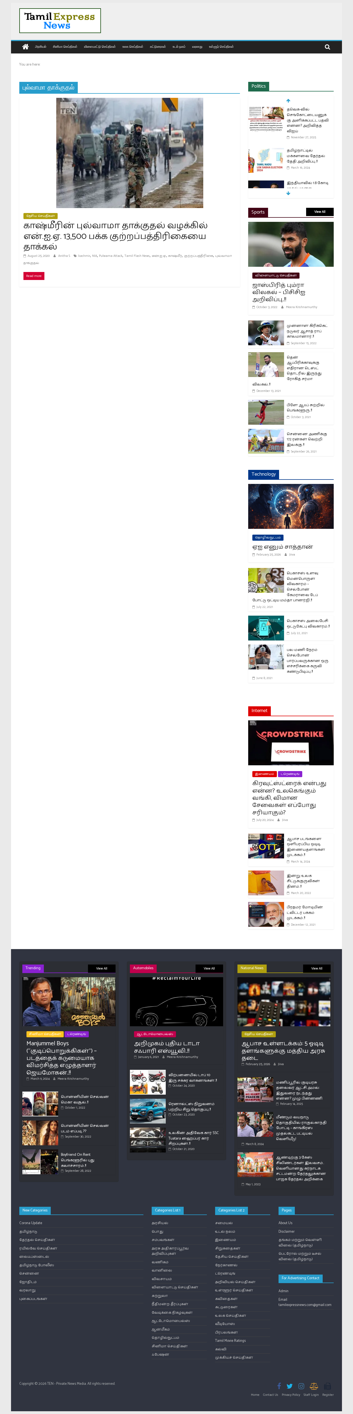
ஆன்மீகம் (161, 1329)
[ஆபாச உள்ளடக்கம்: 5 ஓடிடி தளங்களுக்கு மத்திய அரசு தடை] (284, 979)
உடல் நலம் (179, 46)
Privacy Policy (291, 1394)
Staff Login (311, 1394)
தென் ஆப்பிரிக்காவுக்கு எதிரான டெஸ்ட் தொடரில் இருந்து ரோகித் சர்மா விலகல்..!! (287, 371)
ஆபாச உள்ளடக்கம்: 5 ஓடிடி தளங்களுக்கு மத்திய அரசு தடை (283, 1051)
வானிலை (162, 1270)
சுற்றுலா (160, 1296)
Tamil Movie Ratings (230, 1341)
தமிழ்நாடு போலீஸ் (36, 1265)
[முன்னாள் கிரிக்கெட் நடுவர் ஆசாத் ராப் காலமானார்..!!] (266, 324)
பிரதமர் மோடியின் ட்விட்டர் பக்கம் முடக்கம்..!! (305, 912)
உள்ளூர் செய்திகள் (221, 46)
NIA (94, 255)
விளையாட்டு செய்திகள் (100, 46)
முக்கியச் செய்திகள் (234, 1358)
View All (319, 211)
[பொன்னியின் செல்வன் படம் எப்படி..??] (40, 1123)
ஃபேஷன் (160, 1355)
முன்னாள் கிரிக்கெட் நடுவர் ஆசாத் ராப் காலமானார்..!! (307, 331)
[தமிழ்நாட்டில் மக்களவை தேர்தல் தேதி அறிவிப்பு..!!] (266, 151)
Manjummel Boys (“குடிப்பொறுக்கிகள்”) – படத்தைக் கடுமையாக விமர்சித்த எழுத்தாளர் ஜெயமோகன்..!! (61, 1058)
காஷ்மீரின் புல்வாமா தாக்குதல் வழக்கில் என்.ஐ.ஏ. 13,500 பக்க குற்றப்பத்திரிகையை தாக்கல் (115, 236)
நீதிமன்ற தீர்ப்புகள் (170, 1304)
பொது (157, 1232)
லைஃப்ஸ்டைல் (34, 1257)
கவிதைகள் (226, 1299)
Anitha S (64, 255)
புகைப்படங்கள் (33, 1299)
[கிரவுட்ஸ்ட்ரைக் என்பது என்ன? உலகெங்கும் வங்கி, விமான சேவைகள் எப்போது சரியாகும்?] (291, 724)
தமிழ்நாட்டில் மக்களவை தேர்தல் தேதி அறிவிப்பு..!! (306, 156)
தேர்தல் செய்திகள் (37, 1240)
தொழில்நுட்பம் (268, 537)
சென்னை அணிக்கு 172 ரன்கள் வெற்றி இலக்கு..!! (307, 439)
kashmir (84, 255)
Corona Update (30, 1223)
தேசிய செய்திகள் (40, 216)
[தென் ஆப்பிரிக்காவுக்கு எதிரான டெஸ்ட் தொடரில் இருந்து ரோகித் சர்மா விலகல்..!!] (266, 355)
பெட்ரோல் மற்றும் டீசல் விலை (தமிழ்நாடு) (300, 1256)
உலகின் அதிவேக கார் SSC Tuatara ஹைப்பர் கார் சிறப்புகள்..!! (194, 1138)
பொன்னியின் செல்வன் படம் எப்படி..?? (85, 1129)
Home (255, 1394)
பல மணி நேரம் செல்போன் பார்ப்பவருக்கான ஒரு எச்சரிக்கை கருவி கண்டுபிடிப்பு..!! (307, 661)
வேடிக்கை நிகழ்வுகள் (172, 1313)
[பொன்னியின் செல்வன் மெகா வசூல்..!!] (40, 1094)
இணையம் (264, 774)
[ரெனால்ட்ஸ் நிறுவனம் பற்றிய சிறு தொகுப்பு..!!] (148, 1101)
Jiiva (292, 554)
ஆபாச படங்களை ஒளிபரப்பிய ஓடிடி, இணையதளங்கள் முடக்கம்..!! (306, 847)
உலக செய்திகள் (132, 46)
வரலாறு (197, 46)
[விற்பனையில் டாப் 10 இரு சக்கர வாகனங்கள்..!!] (148, 1072)
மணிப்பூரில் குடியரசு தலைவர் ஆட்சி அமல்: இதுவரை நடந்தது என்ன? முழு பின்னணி (299, 1090)
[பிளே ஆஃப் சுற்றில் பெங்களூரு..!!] (266, 403)
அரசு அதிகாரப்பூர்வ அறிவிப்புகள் (170, 1251)
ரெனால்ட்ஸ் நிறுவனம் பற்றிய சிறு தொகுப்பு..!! (192, 1107)
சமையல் (224, 1223)
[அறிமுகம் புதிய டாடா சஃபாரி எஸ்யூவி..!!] (176, 979)
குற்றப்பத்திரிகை (198, 255)
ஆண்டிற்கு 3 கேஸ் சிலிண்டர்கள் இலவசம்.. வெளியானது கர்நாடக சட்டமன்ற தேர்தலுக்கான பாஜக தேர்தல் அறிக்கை (301, 1168)
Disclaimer (287, 1232)
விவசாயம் (162, 1279)
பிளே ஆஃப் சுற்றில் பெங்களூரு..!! (306, 408)
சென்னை (29, 1273)
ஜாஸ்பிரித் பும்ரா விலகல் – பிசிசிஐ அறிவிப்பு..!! (278, 292)
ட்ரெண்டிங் (290, 774)
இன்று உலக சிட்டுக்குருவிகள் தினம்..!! (303, 881)
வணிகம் (160, 1262)
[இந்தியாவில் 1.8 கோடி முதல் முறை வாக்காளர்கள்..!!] (266, 183)
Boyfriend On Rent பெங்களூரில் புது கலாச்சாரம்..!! (77, 1160)
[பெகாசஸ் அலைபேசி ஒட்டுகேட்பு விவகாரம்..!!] (266, 619)
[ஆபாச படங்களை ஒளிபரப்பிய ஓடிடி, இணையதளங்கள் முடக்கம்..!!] (266, 837)
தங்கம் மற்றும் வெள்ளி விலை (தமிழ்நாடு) (300, 1242)
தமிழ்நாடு (28, 1232)
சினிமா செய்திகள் (65, 46)
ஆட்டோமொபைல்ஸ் (155, 1034)
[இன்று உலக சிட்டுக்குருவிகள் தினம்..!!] (266, 874)
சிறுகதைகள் (227, 1248)
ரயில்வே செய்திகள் (38, 1248)
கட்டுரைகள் (158, 46)
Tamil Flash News (137, 255)
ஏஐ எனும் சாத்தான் (282, 547)
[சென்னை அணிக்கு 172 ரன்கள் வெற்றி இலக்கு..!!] (266, 432)
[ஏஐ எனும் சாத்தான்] (291, 487)
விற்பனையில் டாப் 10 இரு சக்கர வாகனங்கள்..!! (193, 1078)
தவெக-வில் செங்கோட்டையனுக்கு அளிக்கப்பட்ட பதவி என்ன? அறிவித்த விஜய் (308, 120)
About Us (285, 1223)
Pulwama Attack (110, 255)
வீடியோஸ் (225, 1324)
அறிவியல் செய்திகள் (235, 1282)
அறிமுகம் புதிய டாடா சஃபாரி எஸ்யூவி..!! (167, 1047)
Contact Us (270, 1394)
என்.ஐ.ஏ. (159, 255)
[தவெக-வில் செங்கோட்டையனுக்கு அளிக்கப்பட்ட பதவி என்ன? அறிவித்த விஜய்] (266, 110)
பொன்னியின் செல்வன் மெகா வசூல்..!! (85, 1100)
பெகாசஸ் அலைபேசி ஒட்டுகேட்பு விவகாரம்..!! (308, 624)
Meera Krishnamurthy (301, 307)
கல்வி (220, 1349)
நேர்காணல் (226, 1265)
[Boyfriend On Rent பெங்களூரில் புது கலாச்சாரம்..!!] (40, 1152)
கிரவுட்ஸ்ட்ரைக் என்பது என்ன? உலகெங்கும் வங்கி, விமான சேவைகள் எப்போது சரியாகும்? (289, 798)
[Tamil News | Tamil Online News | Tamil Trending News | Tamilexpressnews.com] (25, 47)
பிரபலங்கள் (226, 1332)
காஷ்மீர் (175, 255)
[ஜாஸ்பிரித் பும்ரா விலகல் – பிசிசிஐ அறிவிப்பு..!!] (291, 225)
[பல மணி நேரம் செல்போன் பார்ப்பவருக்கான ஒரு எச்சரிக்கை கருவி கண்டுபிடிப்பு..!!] (266, 648)
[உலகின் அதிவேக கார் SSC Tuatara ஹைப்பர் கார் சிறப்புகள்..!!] (148, 1130)
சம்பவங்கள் (163, 1240)
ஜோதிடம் (28, 1282)
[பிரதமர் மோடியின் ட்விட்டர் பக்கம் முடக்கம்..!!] (266, 905)
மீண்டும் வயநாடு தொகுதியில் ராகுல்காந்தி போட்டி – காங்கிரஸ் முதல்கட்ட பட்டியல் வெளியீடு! (301, 1128)
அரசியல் (40, 46)
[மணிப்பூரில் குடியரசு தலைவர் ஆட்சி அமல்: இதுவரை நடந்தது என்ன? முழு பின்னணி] (255, 1079)
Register (328, 1394)
